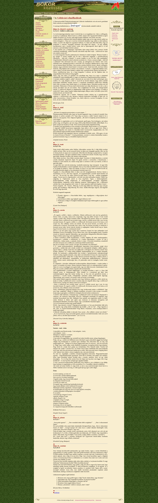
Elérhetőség (114, 35)
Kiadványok (39, 63)
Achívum (56, 492)
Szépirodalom (40, 65)
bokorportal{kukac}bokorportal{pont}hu (84, 500)
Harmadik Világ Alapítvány (117, 92)
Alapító (38, 23)
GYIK (38, 32)
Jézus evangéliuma (42, 103)
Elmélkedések (40, 52)
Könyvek (38, 105)
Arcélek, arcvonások (42, 50)
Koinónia (60, 13)
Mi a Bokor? (40, 30)
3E (112, 40)
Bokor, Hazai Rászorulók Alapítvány (117, 78)
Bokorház (39, 121)
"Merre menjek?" (41, 123)
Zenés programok (41, 83)
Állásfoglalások (41, 107)
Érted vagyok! (49, 13)
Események (39, 81)
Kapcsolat (70, 13)
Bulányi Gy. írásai (41, 48)
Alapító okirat (115, 33)
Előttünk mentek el (42, 34)
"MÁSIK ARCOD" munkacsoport (117, 59)
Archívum (39, 61)
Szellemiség (39, 26)
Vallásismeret (115, 38)
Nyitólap (38, 13)
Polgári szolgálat (41, 109)
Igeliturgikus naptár (42, 101)
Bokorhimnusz (40, 59)
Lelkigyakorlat (40, 87)
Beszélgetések (40, 67)
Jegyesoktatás (40, 57)
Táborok (38, 85)
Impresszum (98, 500)
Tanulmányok (40, 54)
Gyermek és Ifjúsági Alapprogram (117, 103)
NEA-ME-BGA (117, 101)
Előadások (39, 56)
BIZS (37, 89)
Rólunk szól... (40, 36)
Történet (38, 25)
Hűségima (39, 28)
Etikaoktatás (115, 37)
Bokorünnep (39, 79)
